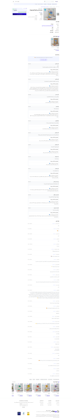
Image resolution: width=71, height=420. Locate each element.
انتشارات (57, 6)
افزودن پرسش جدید (43, 59)
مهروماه (54, 6)
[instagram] (24, 407)
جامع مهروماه (50, 6)
